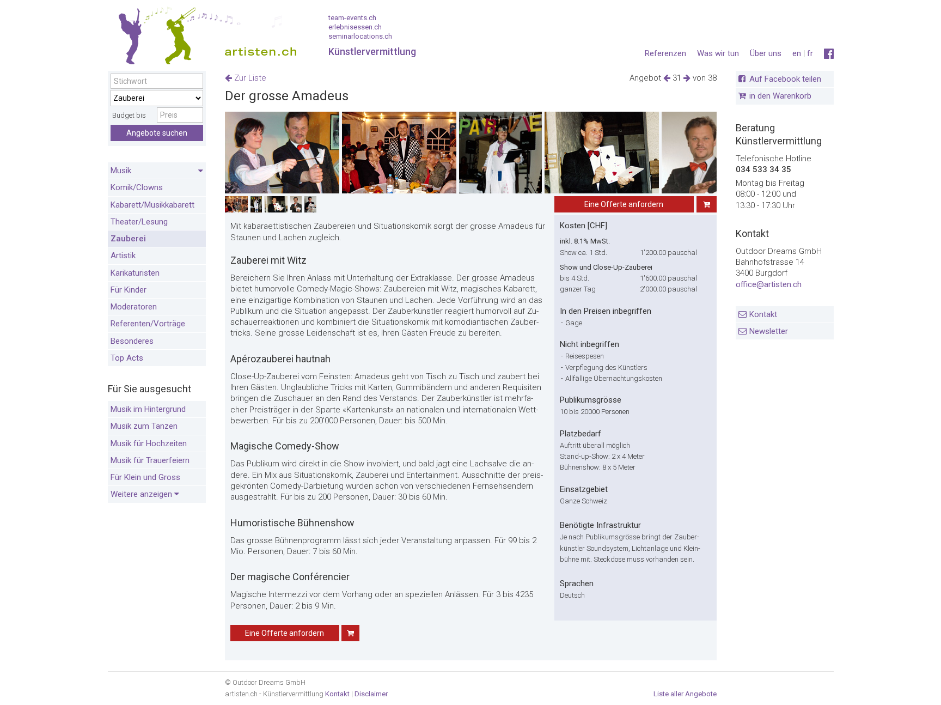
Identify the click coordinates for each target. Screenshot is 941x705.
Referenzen (665, 53)
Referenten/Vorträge (148, 324)
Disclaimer (371, 694)
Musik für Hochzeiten (149, 443)
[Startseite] (203, 38)
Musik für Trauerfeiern (150, 460)
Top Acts (127, 358)
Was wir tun (718, 53)
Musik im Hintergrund (148, 409)
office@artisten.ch (769, 284)
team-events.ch (352, 18)
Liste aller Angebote (685, 694)
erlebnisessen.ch (355, 27)
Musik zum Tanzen (144, 426)
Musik (121, 170)
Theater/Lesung (139, 222)
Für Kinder (128, 290)
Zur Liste (249, 78)
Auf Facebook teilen (785, 79)
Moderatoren (134, 307)
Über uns (765, 53)
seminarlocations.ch (360, 36)
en (796, 53)
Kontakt (763, 314)
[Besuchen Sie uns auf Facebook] (829, 53)
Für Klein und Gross (145, 477)
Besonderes (132, 341)
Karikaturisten (135, 273)
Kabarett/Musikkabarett (152, 205)
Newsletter (768, 331)
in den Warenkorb (780, 96)
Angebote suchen (156, 133)
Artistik (123, 255)
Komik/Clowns (137, 187)
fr (810, 53)
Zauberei (128, 239)
